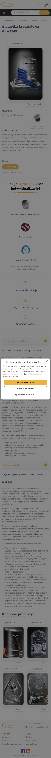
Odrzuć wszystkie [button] (25, 388)
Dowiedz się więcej (10, 376)
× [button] (47, 361)
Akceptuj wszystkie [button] (25, 382)
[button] (25, 394)
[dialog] (25, 379)
